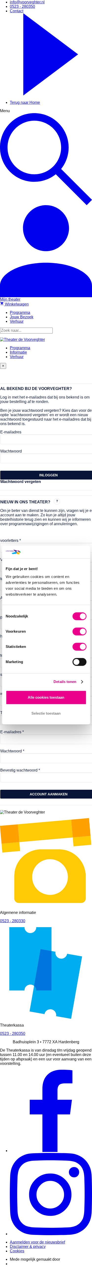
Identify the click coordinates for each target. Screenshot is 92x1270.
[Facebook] (51, 1151)
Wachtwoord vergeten (20, 482)
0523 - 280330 (12, 921)
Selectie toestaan (46, 713)
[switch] (79, 631)
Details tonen (64, 682)
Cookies (17, 1251)
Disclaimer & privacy (28, 1246)
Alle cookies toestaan (46, 697)
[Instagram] (51, 1234)
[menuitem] (27, 2)
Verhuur (17, 357)
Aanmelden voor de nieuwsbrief (37, 1242)
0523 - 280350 (12, 1033)
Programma (20, 348)
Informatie (18, 352)
